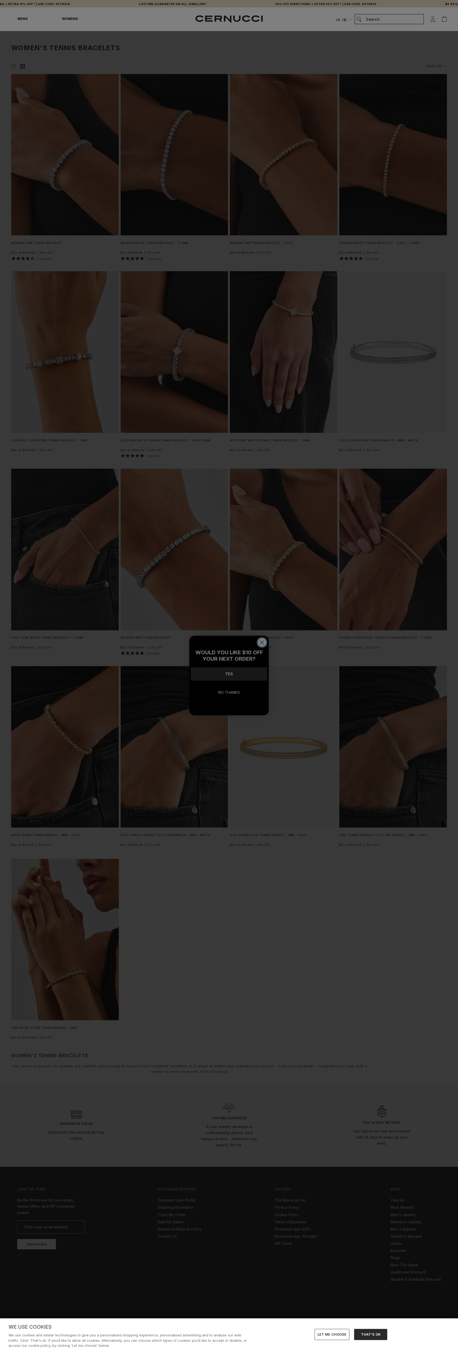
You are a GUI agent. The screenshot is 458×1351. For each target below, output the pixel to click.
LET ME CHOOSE (332, 1334)
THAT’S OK (371, 1334)
